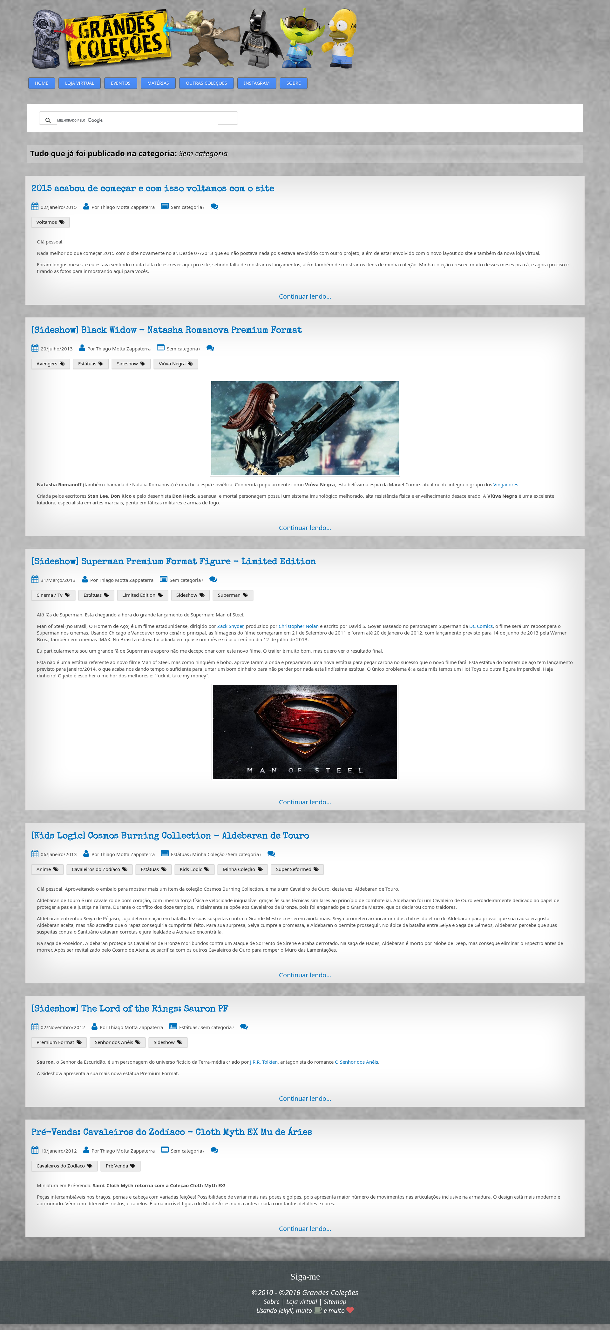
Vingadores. (506, 484)
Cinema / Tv (50, 595)
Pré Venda (117, 1165)
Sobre (272, 1301)
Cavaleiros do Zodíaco (96, 869)
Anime (44, 869)
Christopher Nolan (299, 626)
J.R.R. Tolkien (264, 1062)
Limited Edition (138, 595)
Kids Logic (191, 869)
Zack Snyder (230, 626)
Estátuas (87, 363)
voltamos (47, 222)
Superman (229, 595)
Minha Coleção (208, 854)
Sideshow (127, 363)
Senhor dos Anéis (114, 1042)
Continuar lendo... (305, 296)
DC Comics (481, 626)
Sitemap (335, 1301)
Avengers (47, 363)
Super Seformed (293, 869)
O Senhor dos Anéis (356, 1062)
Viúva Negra (172, 363)
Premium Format (55, 1042)
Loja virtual (301, 1301)
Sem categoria (186, 207)
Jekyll (286, 1310)
